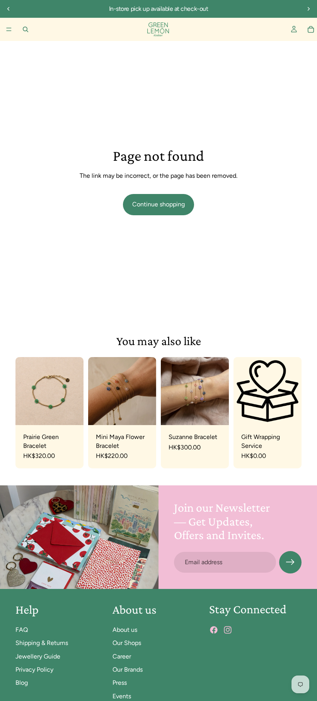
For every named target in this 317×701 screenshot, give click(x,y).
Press (119, 682)
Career (121, 656)
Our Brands (127, 669)
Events (121, 696)
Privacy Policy (34, 669)
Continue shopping (158, 204)
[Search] (25, 29)
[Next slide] (308, 8)
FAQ (21, 629)
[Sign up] (290, 562)
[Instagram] (227, 630)
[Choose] (144, 413)
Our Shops (126, 643)
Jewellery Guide (37, 656)
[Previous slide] (8, 8)
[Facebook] (213, 630)
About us (124, 629)
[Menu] (9, 29)
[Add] (71, 413)
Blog (21, 682)
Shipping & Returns (41, 643)
